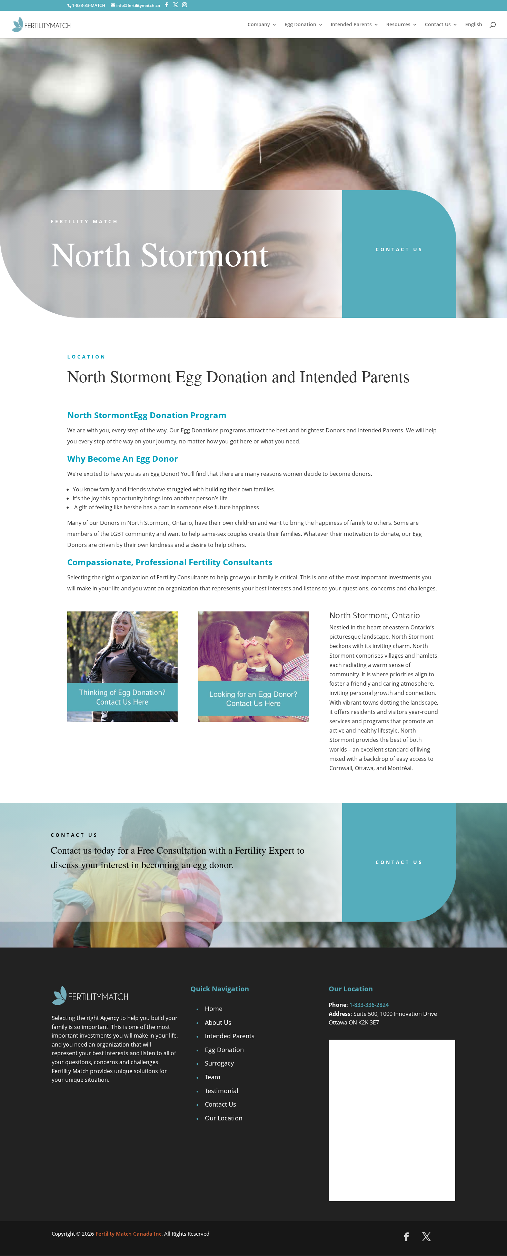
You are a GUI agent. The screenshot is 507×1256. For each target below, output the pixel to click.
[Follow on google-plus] (446, 1237)
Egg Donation (300, 25)
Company (259, 25)
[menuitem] (473, 30)
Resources (398, 25)
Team (212, 1077)
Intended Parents (351, 25)
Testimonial (221, 1091)
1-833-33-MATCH (88, 5)
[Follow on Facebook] (406, 1237)
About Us (218, 1022)
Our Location (223, 1118)
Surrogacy (219, 1063)
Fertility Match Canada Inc (128, 1233)
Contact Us (438, 25)
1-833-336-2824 (369, 1005)
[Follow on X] (426, 1237)
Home (213, 1008)
